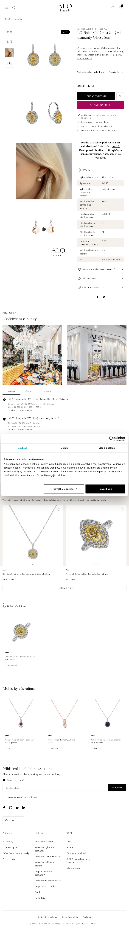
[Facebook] (4, 807)
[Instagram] (10, 807)
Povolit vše (105, 489)
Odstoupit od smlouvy (47, 917)
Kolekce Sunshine (86, 28)
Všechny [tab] (11, 391)
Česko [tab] (28, 391)
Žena (9, 780)
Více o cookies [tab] (107, 447)
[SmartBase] (89, 923)
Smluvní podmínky (70, 917)
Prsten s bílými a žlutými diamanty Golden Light (87, 573)
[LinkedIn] (23, 807)
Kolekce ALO (101, 28)
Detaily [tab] (64, 447)
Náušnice (18, 18)
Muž (22, 780)
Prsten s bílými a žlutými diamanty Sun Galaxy (20, 658)
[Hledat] (14, 8)
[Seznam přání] (112, 7)
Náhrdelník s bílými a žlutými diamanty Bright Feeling (26, 573)
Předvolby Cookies (62, 489)
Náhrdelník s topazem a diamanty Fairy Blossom (106, 741)
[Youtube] (17, 807)
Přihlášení (117, 787)
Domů (7, 18)
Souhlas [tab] (22, 447)
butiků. (116, 146)
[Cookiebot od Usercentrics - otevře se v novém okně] (111, 438)
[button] (84, 58)
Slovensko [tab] (46, 391)
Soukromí (87, 917)
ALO (65, 32)
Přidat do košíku (96, 96)
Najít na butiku (103, 104)
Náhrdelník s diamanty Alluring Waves (61, 741)
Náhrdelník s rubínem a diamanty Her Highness (19, 741)
